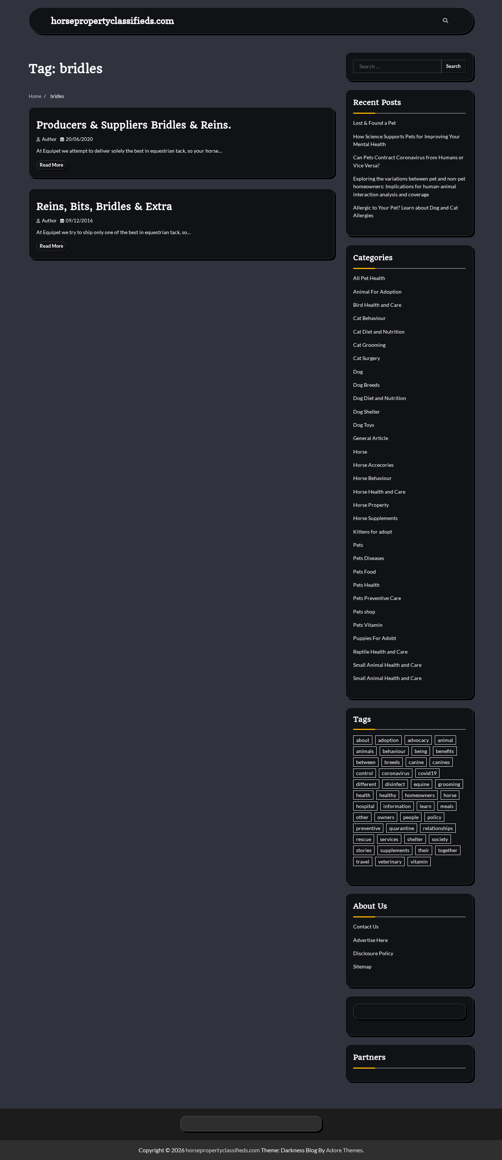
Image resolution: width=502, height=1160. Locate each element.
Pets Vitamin (368, 625)
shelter (415, 839)
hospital (365, 806)
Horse (360, 451)
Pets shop (364, 611)
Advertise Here (370, 940)
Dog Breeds (366, 385)
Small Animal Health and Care (387, 665)
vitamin (419, 861)
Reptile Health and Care (380, 651)
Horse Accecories (373, 465)
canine (416, 762)
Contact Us (366, 926)
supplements (394, 850)
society (440, 839)
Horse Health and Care (379, 491)
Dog (358, 371)
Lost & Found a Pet (374, 123)
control (364, 773)
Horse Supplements (375, 518)
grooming (449, 784)
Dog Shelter (366, 411)
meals (446, 806)
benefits (445, 751)
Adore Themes (344, 1149)
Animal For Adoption (377, 291)
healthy (387, 795)
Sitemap (362, 966)
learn (425, 806)
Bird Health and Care (377, 305)
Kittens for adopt (372, 531)
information (397, 806)
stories (364, 850)
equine (421, 784)
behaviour (394, 751)
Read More (51, 165)
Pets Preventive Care (377, 598)
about (362, 740)
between (366, 762)
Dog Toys (363, 425)
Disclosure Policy (373, 953)
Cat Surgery (366, 358)
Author (49, 139)
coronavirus (395, 773)
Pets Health (366, 585)
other (362, 817)
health (363, 795)
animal (445, 740)
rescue (363, 839)
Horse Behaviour (372, 478)
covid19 (427, 773)
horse (450, 795)
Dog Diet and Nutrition (379, 398)
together (448, 850)
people (411, 817)
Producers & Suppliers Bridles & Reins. (133, 125)
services (389, 839)
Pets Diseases (368, 558)
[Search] (445, 20)
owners (385, 817)
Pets (358, 545)
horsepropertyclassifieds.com (112, 20)
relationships (438, 828)
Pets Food (364, 571)
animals (365, 751)
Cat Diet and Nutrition (379, 331)
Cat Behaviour (369, 318)
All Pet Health (369, 278)
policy (434, 817)
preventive (368, 828)
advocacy (418, 740)
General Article (370, 438)
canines (441, 762)
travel (362, 861)
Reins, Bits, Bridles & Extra (104, 206)
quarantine (401, 828)
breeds (392, 762)
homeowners (420, 795)
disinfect (395, 784)
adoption (388, 740)
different (366, 784)
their (423, 850)
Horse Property (371, 505)
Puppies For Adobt (374, 638)
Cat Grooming (369, 345)
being (421, 751)
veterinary (390, 861)
